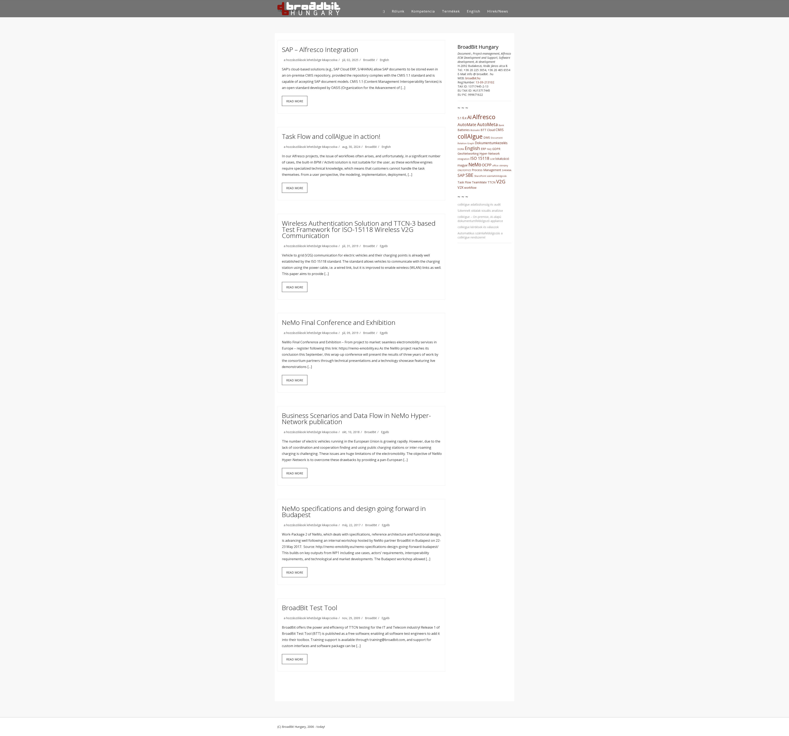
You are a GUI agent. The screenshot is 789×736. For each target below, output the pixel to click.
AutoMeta (487, 124)
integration (463, 159)
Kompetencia (423, 11)
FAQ (489, 149)
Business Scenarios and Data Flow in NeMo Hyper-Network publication (356, 418)
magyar (463, 165)
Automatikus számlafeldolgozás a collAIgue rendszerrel (480, 235)
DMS (486, 137)
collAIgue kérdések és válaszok (478, 227)
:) (384, 11)
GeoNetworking (468, 153)
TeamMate (479, 182)
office (495, 165)
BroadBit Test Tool (309, 607)
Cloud (491, 130)
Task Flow (464, 182)
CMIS (500, 130)
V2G (500, 181)
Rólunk (398, 11)
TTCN (491, 182)
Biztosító (475, 130)
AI (469, 117)
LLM (492, 159)
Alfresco (483, 117)
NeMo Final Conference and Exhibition (338, 322)
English (473, 11)
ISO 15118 (479, 158)
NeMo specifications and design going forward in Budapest (354, 511)
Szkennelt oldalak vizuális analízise (480, 211)
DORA (461, 149)
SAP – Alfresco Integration (320, 49)
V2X (460, 187)
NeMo (474, 164)
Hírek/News (497, 11)
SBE (469, 175)
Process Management (486, 170)
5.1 (459, 118)
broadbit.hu (472, 78)
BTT (483, 130)
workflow (470, 188)
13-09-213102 (485, 82)
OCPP (486, 164)
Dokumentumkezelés (491, 143)
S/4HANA (506, 170)
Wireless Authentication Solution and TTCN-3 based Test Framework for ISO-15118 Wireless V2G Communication (358, 229)
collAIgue (470, 136)
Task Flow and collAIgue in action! (331, 136)
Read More (294, 101)
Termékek (451, 11)
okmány (503, 165)
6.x (464, 118)
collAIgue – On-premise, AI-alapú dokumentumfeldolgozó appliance (480, 219)
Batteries (464, 130)
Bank (501, 125)
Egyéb (384, 246)
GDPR (496, 149)
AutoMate (467, 124)
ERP (483, 149)
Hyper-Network (489, 153)
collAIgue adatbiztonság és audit (479, 204)
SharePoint (480, 176)
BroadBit (369, 60)
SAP (461, 175)
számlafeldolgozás (496, 176)
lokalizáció (502, 159)
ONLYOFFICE (464, 170)
